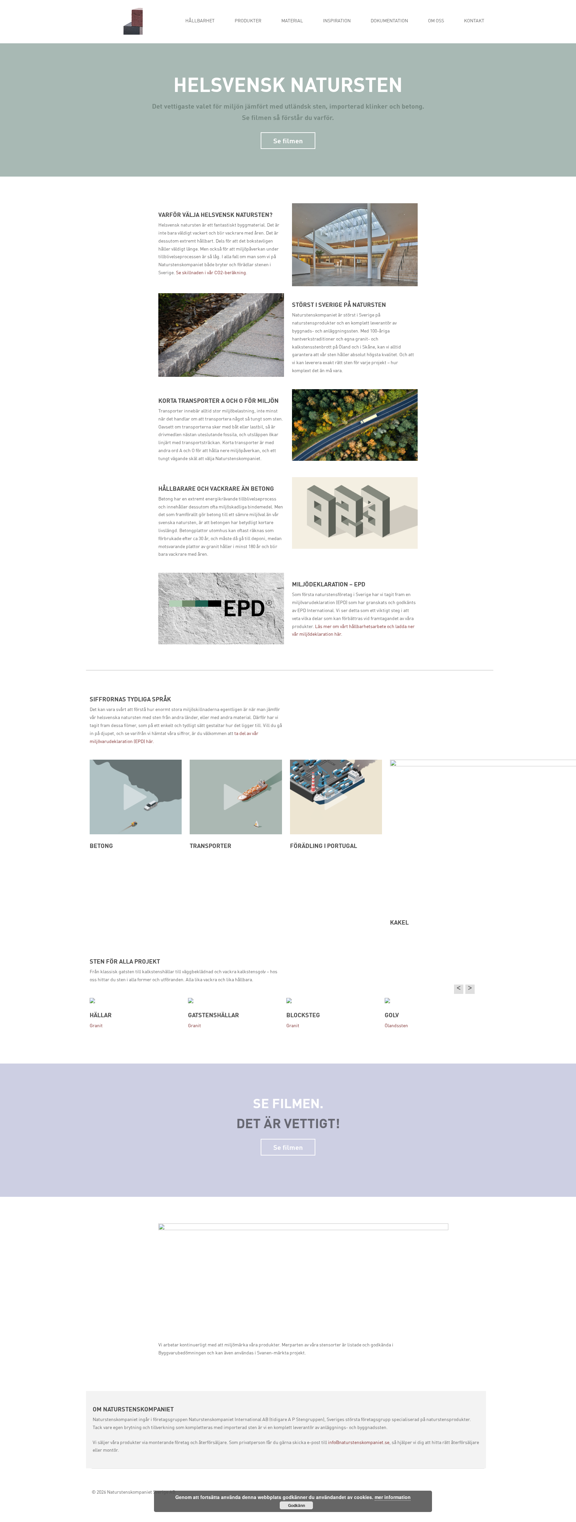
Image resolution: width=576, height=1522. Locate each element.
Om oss (436, 21)
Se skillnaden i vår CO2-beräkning (211, 273)
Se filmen (288, 140)
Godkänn (296, 1505)
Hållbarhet (200, 21)
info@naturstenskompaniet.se (358, 1442)
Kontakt (474, 21)
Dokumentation (389, 21)
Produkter (248, 21)
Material (292, 21)
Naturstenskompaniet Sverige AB (141, 1492)
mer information (393, 1497)
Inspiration (337, 21)
